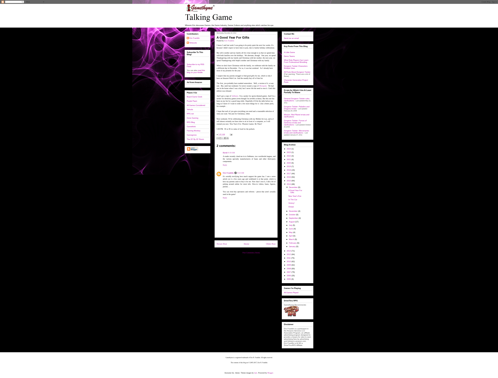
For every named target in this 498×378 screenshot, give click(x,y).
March (292, 239)
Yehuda (190, 109)
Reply (225, 165)
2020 (289, 163)
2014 (289, 184)
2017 (289, 173)
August (292, 222)
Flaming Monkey (193, 131)
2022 (289, 156)
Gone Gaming (192, 118)
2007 (289, 272)
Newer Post (222, 244)
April (291, 236)
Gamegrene (192, 135)
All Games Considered (196, 105)
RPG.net (190, 114)
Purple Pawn (192, 101)
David (225, 153)
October (292, 215)
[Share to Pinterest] (227, 138)
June (291, 229)
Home (246, 244)
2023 (289, 152)
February (293, 243)
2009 (289, 265)
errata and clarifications (295, 123)
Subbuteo (235, 96)
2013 (289, 251)
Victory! (291, 203)
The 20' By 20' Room (195, 139)
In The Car (292, 200)
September (294, 218)
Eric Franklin (228, 173)
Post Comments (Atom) (251, 253)
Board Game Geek (194, 97)
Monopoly (263, 86)
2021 (289, 159)
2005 (289, 279)
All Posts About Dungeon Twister (297, 72)
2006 (289, 276)
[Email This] (217, 138)
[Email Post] (230, 134)
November (293, 211)
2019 (289, 166)
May (291, 232)
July (291, 225)
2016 (289, 177)
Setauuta (193, 43)
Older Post (271, 244)
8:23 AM (240, 173)
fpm (255, 373)
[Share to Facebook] (225, 138)
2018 (289, 170)
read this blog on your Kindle (196, 71)
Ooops (291, 207)
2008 (289, 269)
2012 (289, 254)
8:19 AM (231, 153)
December (293, 187)
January (292, 246)
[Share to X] (222, 138)
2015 (289, 181)
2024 (289, 149)
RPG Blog (191, 122)
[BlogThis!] (220, 138)
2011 (289, 258)
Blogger (270, 373)
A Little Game (289, 52)
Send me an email (291, 38)
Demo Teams (289, 56)
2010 (289, 261)
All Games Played (291, 292)
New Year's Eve (294, 196)
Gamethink (191, 126)
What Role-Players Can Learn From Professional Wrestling (296, 61)
